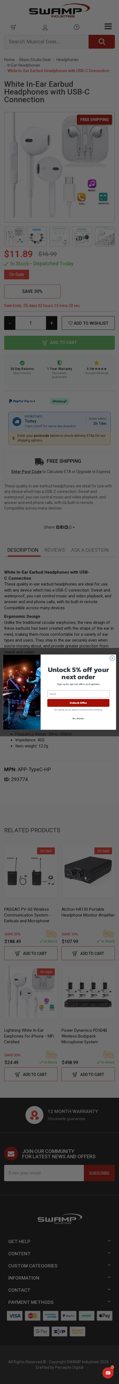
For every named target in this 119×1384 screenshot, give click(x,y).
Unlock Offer (78, 702)
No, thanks (78, 718)
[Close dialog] (112, 657)
